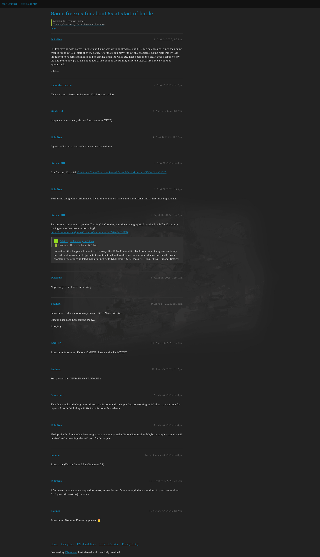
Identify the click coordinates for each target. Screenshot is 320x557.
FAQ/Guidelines (86, 544)
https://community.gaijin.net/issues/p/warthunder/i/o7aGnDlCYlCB (89, 232)
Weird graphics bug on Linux (77, 241)
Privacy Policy (130, 544)
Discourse (71, 552)
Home (54, 544)
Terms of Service (109, 544)
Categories (67, 544)
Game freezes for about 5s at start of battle (102, 14)
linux (53, 28)
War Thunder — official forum (19, 3)
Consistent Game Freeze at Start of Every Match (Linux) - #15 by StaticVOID (121, 172)
